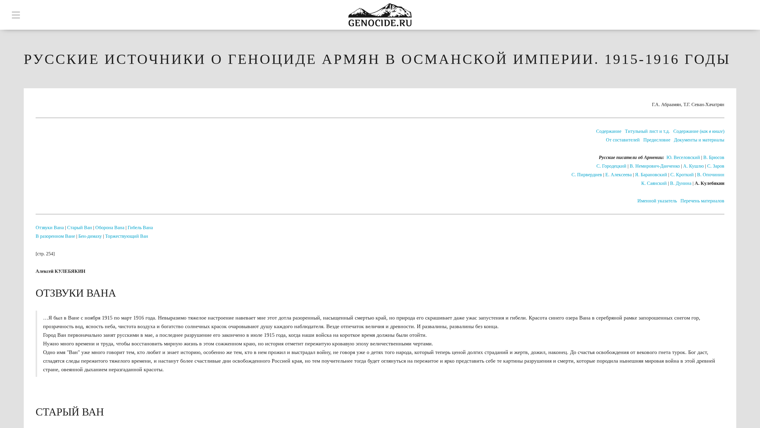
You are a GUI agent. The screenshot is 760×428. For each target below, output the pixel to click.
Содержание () (698, 131)
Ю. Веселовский (683, 157)
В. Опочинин (710, 174)
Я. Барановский (651, 174)
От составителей (623, 139)
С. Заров (715, 166)
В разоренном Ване (55, 236)
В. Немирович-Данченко (655, 166)
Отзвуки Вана (50, 227)
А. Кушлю (693, 166)
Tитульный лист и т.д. (647, 131)
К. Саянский (654, 183)
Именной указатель (657, 200)
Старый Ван (79, 227)
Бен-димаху (90, 236)
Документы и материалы (699, 139)
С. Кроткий (682, 174)
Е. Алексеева (618, 174)
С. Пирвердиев (586, 174)
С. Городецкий (611, 166)
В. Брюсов (713, 157)
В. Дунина (680, 183)
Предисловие (656, 139)
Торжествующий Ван (126, 236)
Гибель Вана (140, 227)
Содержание (608, 131)
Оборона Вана (109, 227)
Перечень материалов (702, 200)
